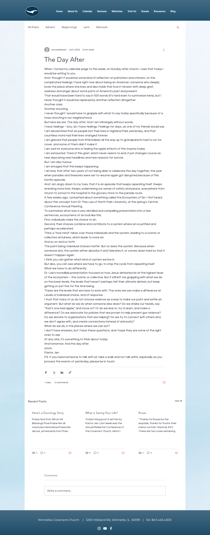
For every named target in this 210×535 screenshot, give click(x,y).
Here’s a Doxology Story (48, 413)
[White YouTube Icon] (105, 528)
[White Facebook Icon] (111, 528)
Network (102, 27)
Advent (50, 27)
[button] (177, 27)
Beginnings (69, 27)
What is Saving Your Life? (101, 413)
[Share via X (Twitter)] (53, 372)
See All (178, 401)
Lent (87, 27)
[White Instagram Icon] (99, 528)
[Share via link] (70, 372)
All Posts (33, 27)
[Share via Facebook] (45, 372)
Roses (142, 413)
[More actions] (164, 50)
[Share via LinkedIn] (61, 372)
